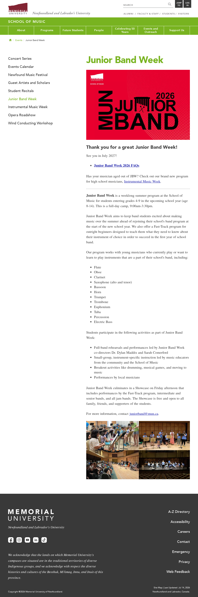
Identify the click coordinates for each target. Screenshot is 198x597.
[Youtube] (27, 540)
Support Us (176, 30)
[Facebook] (11, 540)
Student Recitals (21, 91)
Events (18, 40)
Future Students (73, 30)
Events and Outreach (151, 30)
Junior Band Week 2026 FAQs (116, 165)
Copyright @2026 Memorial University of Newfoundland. (35, 591)
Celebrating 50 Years (125, 30)
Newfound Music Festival (28, 75)
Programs (47, 30)
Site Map (158, 587)
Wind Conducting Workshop (30, 123)
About (21, 30)
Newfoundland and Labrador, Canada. (171, 591)
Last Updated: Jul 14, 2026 (177, 587)
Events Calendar (21, 67)
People (99, 30)
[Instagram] (19, 540)
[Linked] (35, 540)
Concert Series (20, 58)
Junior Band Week (22, 99)
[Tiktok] (44, 540)
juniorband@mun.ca (144, 413)
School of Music (26, 22)
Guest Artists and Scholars (29, 83)
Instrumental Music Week (142, 181)
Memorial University (49, 9)
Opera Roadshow (22, 115)
